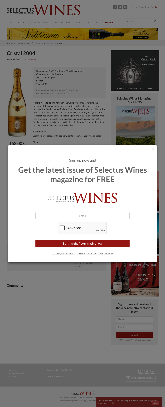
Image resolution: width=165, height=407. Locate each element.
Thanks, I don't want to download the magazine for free (82, 253)
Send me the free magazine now (82, 243)
